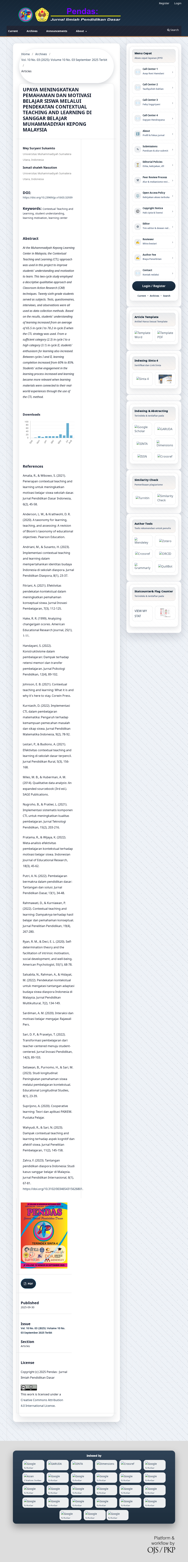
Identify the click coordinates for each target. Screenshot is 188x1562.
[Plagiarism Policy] (142, 379)
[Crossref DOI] (142, 553)
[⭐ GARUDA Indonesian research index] (165, 429)
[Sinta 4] (165, 379)
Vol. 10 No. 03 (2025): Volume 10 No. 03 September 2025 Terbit (64, 60)
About (80, 31)
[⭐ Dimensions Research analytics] (165, 444)
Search (174, 30)
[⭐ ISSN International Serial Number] (142, 456)
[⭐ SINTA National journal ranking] (142, 444)
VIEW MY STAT (141, 613)
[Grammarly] (142, 566)
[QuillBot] (165, 566)
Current (13, 31)
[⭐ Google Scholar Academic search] (142, 429)
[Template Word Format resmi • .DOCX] (142, 335)
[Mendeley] (142, 541)
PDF (30, 1283)
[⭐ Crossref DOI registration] (165, 456)
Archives (32, 31)
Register (164, 3)
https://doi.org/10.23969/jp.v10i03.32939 (48, 197)
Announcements (56, 31)
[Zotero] (165, 541)
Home (25, 54)
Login (177, 3)
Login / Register (153, 286)
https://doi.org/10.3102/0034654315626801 (52, 1189)
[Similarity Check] (165, 498)
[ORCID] (165, 553)
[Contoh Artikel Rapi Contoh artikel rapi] (165, 335)
